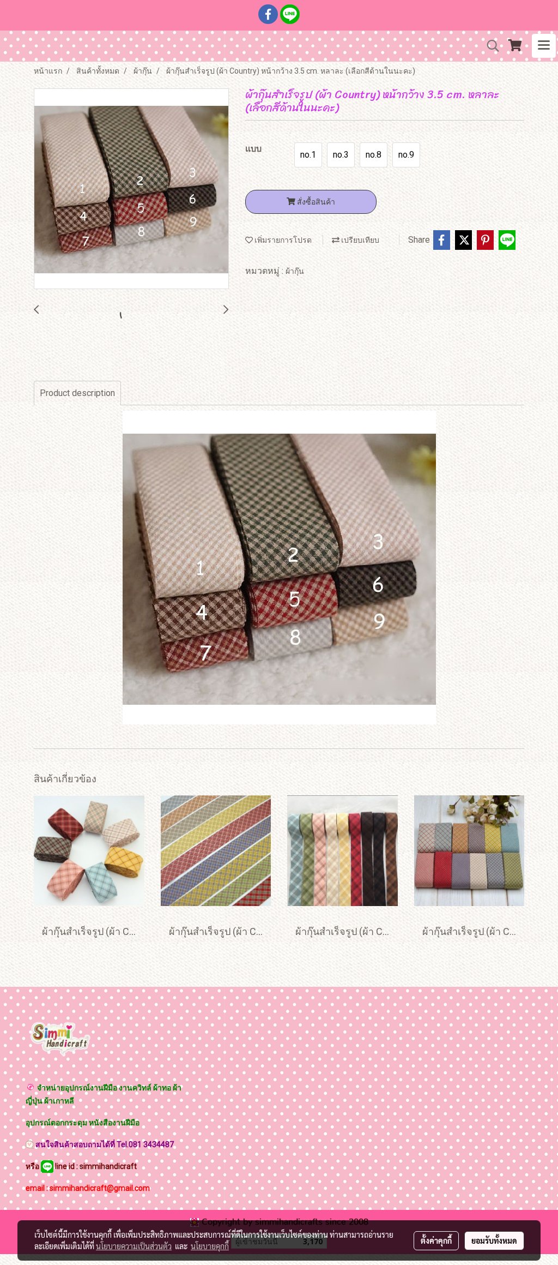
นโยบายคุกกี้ (210, 1246)
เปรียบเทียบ (359, 240)
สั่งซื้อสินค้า (315, 201)
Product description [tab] (77, 393)
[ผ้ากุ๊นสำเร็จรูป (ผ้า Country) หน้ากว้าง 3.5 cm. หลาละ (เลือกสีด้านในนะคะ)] (131, 189)
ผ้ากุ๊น (295, 271)
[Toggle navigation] (544, 46)
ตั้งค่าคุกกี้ (436, 1240)
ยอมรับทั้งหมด (494, 1240)
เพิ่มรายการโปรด (282, 240)
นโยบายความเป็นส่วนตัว (134, 1246)
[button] (489, 46)
